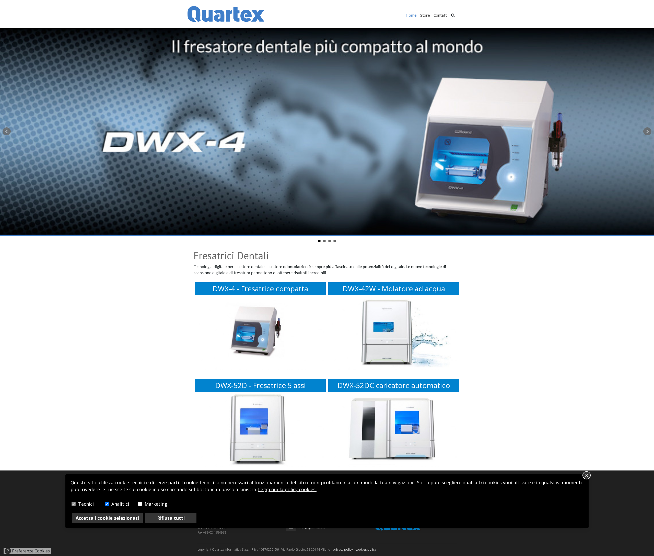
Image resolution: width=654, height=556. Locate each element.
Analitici (120, 504)
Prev (7, 131)
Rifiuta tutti (171, 518)
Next (647, 131)
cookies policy (365, 549)
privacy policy (343, 549)
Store (425, 15)
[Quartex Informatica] (226, 13)
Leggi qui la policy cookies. (287, 489)
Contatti (441, 15)
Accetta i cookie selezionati (107, 518)
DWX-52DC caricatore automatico (393, 385)
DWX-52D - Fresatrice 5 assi (260, 385)
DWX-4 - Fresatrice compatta (260, 288)
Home (411, 15)
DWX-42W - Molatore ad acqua (394, 288)
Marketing (156, 504)
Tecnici (86, 504)
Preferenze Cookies (28, 551)
